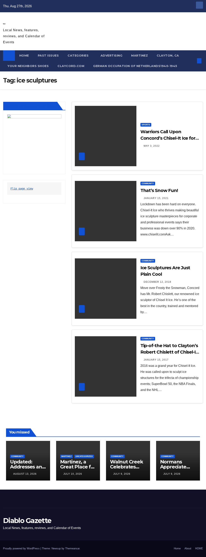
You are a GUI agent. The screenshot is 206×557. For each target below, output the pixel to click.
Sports (146, 125)
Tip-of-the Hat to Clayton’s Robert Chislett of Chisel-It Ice (169, 352)
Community (148, 183)
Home (177, 548)
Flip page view (21, 188)
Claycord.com (71, 66)
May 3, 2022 (152, 145)
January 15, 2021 (156, 198)
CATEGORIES (79, 55)
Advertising (112, 55)
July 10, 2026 (72, 473)
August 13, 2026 (25, 473)
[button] (193, 60)
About (187, 548)
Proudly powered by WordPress (21, 548)
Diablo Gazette (4, 23)
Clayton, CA (168, 55)
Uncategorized (84, 456)
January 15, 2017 (156, 359)
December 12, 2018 (157, 282)
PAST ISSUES (48, 55)
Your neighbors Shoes (28, 66)
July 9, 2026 (121, 473)
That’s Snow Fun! (159, 190)
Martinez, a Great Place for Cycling (78, 467)
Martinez (139, 55)
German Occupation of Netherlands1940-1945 (135, 66)
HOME (24, 55)
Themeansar (72, 548)
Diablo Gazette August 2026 (31, 106)
